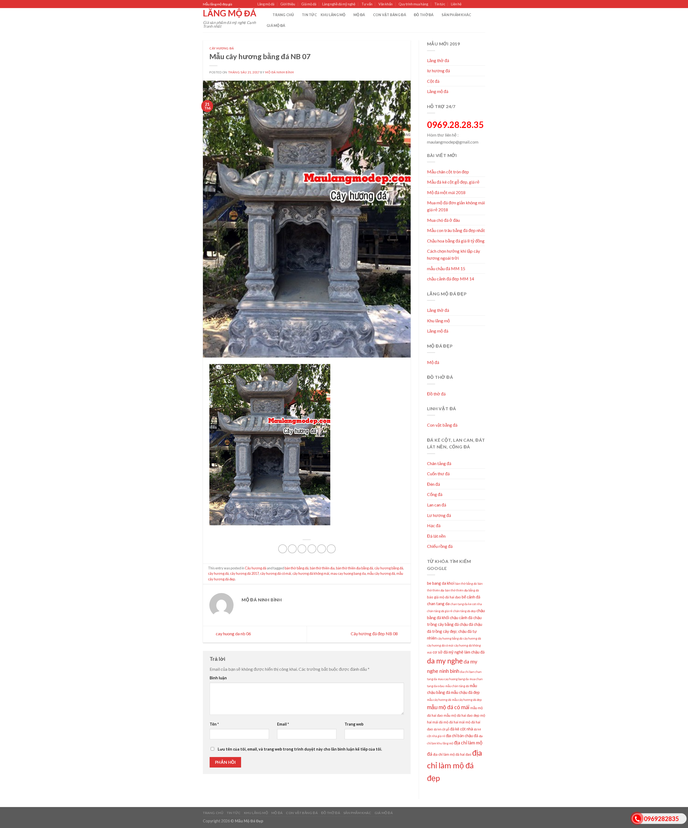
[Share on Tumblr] (331, 548)
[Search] (267, 15)
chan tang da (438, 603)
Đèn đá (433, 484)
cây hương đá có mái (275, 573)
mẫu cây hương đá (381, 573)
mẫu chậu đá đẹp (465, 692)
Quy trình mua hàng (413, 4)
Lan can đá (436, 504)
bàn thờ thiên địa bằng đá (354, 568)
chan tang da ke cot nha (466, 604)
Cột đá (433, 81)
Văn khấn (385, 4)
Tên (214, 724)
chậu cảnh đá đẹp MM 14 (450, 278)
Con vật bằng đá (389, 15)
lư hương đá (438, 70)
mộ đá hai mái (454, 722)
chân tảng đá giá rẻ (439, 611)
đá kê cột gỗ (441, 729)
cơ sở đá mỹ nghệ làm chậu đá (459, 651)
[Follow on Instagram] (472, 4)
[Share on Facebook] (282, 548)
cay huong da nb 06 (233, 633)
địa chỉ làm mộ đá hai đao (452, 754)
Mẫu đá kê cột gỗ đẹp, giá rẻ (453, 181)
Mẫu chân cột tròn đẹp (448, 171)
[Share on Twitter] (292, 548)
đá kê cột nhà (461, 728)
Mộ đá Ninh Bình (279, 72)
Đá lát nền (436, 535)
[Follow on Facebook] (467, 4)
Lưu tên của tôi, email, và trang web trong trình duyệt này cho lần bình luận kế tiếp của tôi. (300, 749)
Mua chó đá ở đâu (443, 220)
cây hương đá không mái (310, 573)
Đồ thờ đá (423, 15)
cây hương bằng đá (388, 568)
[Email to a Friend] (302, 548)
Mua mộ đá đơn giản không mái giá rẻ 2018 (456, 206)
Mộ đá (359, 15)
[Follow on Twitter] (477, 4)
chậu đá (466, 624)
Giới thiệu (287, 4)
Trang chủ (283, 15)
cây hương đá (218, 573)
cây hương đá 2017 (244, 573)
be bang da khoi (440, 583)
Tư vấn (366, 4)
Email (283, 724)
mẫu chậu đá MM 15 (446, 268)
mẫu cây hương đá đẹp (467, 699)
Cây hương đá (221, 48)
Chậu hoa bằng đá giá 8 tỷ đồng (456, 240)
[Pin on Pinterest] (311, 548)
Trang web (354, 724)
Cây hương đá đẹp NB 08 (375, 633)
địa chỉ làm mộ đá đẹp (454, 765)
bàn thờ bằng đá (297, 568)
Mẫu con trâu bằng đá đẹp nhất (456, 230)
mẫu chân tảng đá (457, 686)
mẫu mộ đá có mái (448, 707)
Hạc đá (433, 525)
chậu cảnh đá (461, 617)
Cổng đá (434, 494)
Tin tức (439, 4)
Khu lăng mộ (333, 15)
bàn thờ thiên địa (322, 568)
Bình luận (218, 678)
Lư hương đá (439, 515)
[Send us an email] (482, 4)
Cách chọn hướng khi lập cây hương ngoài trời (453, 254)
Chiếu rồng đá (440, 546)
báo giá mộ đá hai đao (444, 597)
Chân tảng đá (439, 463)
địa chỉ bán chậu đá (462, 735)
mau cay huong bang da (348, 573)
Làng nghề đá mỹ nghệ (338, 4)
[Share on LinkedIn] (321, 548)
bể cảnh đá (471, 596)
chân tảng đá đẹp (464, 611)
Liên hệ (456, 4)
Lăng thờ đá (438, 60)
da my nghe (445, 660)
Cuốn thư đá (438, 473)
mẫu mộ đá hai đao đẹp (461, 715)
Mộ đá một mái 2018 (446, 192)
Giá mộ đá (308, 4)
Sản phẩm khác (456, 15)
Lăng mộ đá (265, 4)
